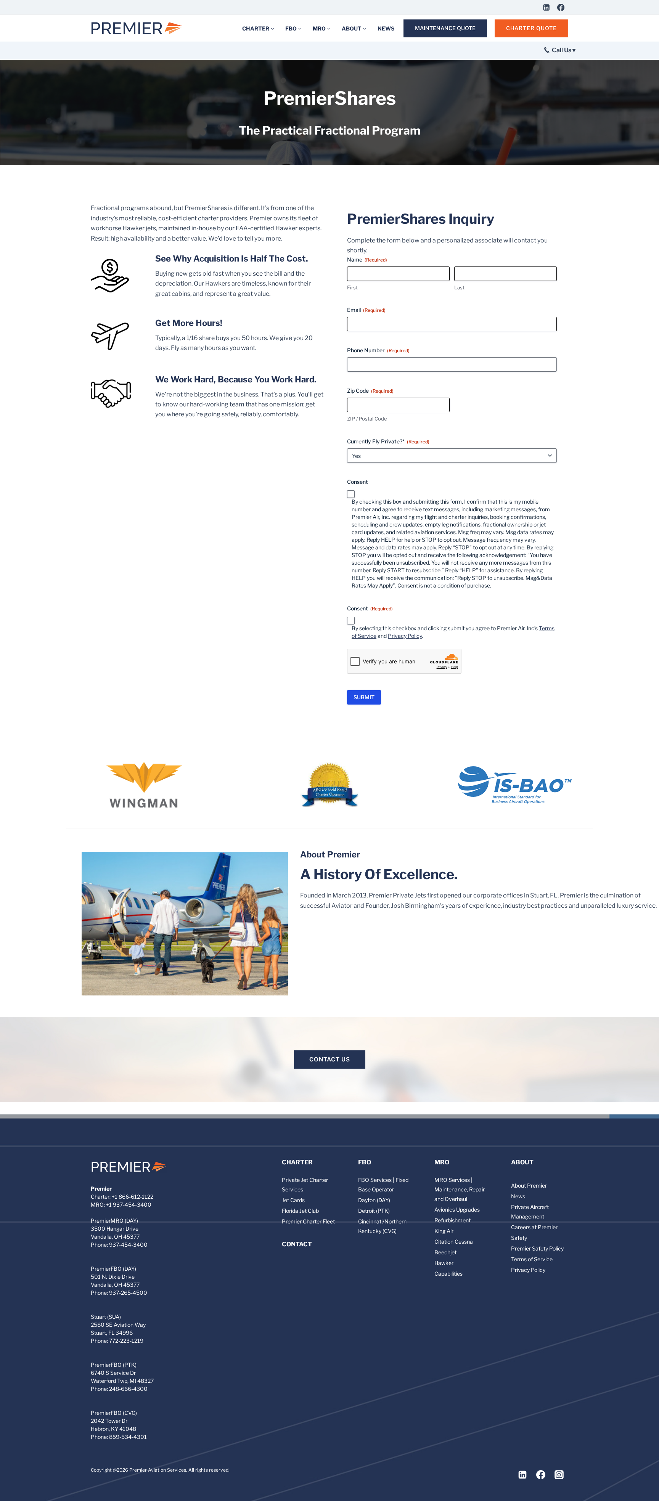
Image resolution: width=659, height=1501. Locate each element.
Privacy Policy (405, 636)
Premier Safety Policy (537, 1248)
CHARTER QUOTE (531, 28)
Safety (519, 1238)
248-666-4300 (128, 1388)
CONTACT (297, 1244)
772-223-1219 (126, 1340)
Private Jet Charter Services (305, 1185)
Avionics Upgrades (457, 1209)
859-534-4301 (128, 1437)
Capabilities (448, 1273)
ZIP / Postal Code (367, 419)
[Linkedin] (546, 7)
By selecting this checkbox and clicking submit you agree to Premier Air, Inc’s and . (453, 632)
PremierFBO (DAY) (113, 1268)
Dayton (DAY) (374, 1200)
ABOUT (522, 1162)
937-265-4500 (128, 1292)
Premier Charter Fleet (308, 1221)
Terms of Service (532, 1259)
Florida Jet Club (300, 1210)
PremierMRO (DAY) (114, 1220)
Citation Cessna (453, 1241)
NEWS (386, 28)
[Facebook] (560, 7)
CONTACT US (329, 1059)
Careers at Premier (534, 1227)
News (518, 1196)
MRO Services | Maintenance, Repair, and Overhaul (459, 1189)
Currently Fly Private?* (388, 441)
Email (366, 310)
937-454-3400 (128, 1244)
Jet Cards (293, 1200)
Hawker (443, 1263)
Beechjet (445, 1252)
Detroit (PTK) (374, 1210)
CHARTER (297, 1162)
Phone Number (378, 350)
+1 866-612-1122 (132, 1196)
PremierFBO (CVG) (114, 1412)
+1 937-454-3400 (128, 1204)
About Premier (529, 1185)
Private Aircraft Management (530, 1212)
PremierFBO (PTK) (114, 1364)
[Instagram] (559, 1475)
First (352, 287)
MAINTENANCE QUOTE (445, 28)
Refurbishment (452, 1220)
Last (459, 287)
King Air (443, 1231)
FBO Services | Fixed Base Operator (383, 1185)
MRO (441, 1162)
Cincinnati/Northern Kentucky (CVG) (382, 1226)
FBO (364, 1162)
